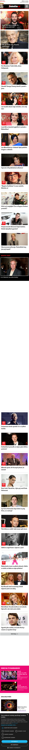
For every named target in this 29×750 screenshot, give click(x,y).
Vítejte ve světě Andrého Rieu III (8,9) (22, 674)
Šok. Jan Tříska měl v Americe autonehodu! (10, 45)
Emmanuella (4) (22, 686)
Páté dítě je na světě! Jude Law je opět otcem (14, 529)
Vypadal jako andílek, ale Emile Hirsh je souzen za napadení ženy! (12, 629)
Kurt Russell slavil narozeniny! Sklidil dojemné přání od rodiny (12, 588)
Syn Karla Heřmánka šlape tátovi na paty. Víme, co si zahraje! (13, 510)
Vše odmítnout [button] (14, 744)
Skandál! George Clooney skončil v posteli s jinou (13, 87)
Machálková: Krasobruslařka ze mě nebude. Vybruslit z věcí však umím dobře (14, 608)
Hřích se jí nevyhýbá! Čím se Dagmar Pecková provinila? (14, 207)
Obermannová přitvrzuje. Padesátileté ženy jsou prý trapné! (13, 248)
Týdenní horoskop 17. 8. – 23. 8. (22, 707)
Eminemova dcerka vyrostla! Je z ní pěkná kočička (13, 427)
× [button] (27, 714)
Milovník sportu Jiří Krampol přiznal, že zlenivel (12, 469)
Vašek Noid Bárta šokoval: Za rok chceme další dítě (10, 26)
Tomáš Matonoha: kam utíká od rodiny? (9, 277)
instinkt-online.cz (21, 710)
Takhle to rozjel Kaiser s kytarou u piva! (12, 547)
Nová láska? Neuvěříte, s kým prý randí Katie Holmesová (14, 489)
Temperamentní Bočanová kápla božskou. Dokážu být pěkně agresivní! (13, 228)
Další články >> (14, 634)
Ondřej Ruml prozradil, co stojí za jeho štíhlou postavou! (14, 448)
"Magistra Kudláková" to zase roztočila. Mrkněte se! (12, 187)
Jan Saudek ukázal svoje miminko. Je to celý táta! (14, 108)
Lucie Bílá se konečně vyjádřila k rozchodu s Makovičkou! (13, 128)
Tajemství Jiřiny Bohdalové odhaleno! (12, 168)
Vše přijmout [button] (14, 741)
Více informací (15, 723)
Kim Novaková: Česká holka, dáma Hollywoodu (11, 67)
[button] (14, 725)
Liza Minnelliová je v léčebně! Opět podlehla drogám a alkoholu (14, 148)
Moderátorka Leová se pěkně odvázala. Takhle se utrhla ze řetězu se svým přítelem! (14, 567)
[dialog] (14, 731)
